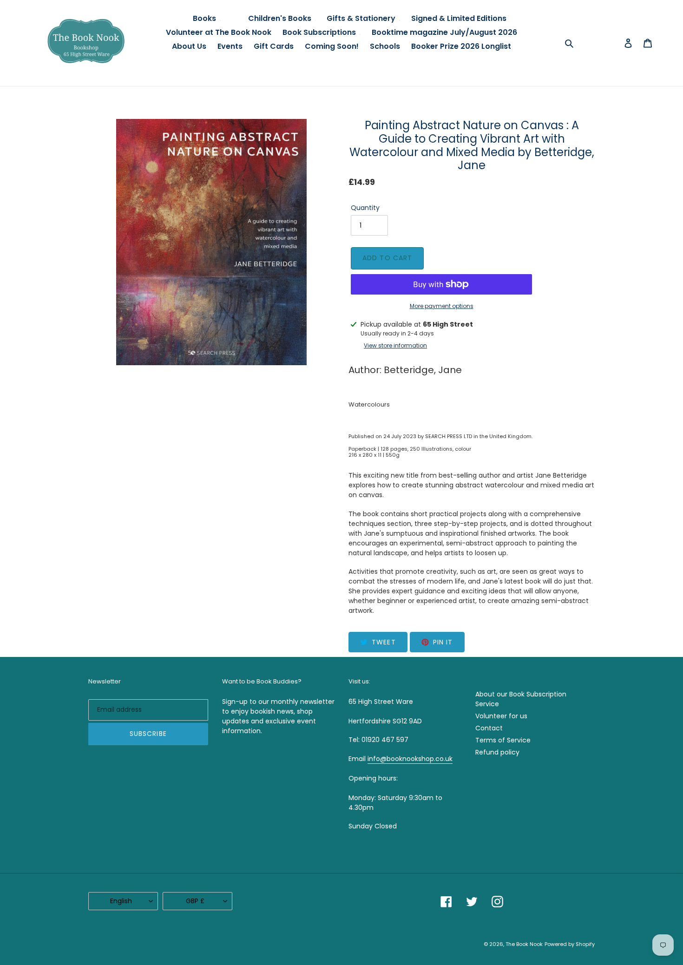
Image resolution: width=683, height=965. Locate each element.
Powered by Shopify (570, 944)
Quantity (365, 207)
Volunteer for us (501, 716)
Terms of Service (503, 740)
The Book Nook (524, 944)
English (121, 901)
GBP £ (195, 901)
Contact (489, 728)
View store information (395, 345)
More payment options (441, 306)
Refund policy (497, 752)
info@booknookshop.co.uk (410, 758)
